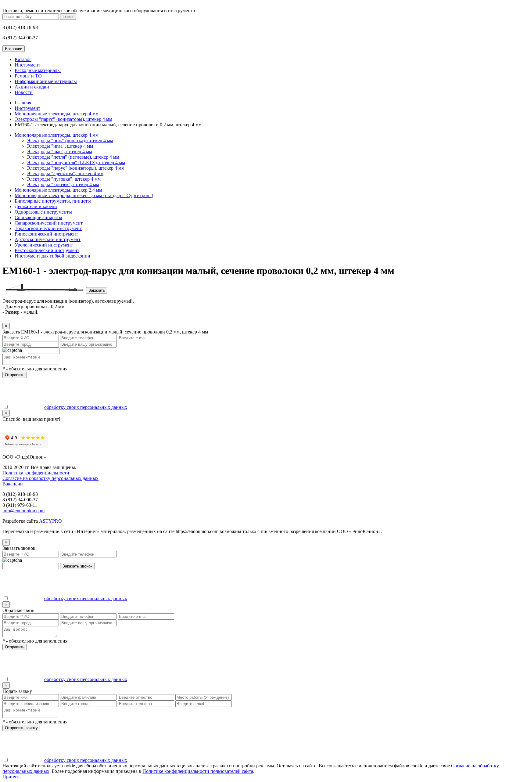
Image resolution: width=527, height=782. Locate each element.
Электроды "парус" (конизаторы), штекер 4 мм (63, 119)
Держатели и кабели (36, 206)
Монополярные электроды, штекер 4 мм (57, 113)
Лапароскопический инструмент (49, 222)
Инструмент (27, 64)
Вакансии (12, 483)
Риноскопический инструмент (46, 233)
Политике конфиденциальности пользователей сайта (197, 771)
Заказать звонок (77, 566)
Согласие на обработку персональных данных (50, 478)
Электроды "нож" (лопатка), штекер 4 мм (70, 140)
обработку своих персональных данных (85, 407)
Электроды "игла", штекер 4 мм (60, 146)
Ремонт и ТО (28, 75)
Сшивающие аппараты (38, 217)
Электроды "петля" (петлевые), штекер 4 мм (73, 157)
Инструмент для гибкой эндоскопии (52, 255)
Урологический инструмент (44, 244)
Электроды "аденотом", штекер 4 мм (65, 173)
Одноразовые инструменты (43, 211)
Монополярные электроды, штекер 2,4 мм (58, 190)
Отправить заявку (21, 728)
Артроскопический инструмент (48, 239)
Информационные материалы (46, 81)
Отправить (14, 375)
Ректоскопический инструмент (47, 250)
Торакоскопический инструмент (48, 228)
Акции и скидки (32, 86)
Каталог (23, 59)
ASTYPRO (50, 521)
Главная (23, 102)
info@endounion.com (23, 510)
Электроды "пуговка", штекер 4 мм (64, 179)
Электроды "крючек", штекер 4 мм (63, 184)
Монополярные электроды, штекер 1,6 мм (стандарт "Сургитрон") (84, 195)
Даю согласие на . (68, 407)
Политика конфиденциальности (35, 472)
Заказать (96, 290)
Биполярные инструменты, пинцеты (53, 201)
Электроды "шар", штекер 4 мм (59, 151)
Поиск (68, 16)
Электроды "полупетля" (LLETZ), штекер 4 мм (76, 162)
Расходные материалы (38, 70)
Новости (24, 92)
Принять (11, 776)
